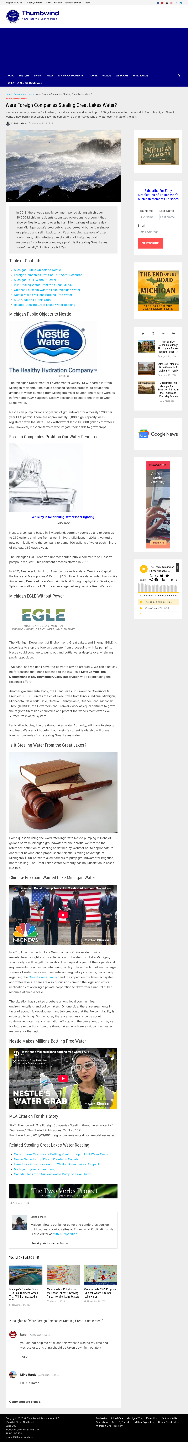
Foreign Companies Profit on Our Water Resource (48, 275)
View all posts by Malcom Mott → (49, 1243)
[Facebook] (158, 2)
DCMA (48, 2)
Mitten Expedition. (65, 1234)
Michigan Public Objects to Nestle (37, 270)
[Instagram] (176, 2)
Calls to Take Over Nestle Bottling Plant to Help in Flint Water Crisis (61, 1154)
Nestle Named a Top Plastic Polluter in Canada (46, 1159)
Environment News (24, 94)
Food (11, 75)
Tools (87, 2)
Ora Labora (102, 1422)
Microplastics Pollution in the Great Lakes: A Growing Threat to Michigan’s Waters (63, 1292)
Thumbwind (40, 13)
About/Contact (34, 2)
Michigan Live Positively (109, 1425)
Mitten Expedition (144, 1422)
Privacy (58, 2)
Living (38, 75)
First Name (145, 211)
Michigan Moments (71, 75)
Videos (106, 75)
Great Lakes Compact (44, 977)
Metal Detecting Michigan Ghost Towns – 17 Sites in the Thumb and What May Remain (168, 389)
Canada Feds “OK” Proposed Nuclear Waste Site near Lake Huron (100, 1292)
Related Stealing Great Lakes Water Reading (44, 305)
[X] (167, 2)
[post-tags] (173, 333)
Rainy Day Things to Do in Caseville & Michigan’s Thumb (168, 367)
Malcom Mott (20, 123)
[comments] (163, 333)
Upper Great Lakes (168, 1422)
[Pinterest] (172, 2)
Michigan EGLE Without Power (35, 280)
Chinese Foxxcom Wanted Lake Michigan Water (47, 290)
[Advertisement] (94, 49)
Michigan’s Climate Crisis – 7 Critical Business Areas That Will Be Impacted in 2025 (24, 1294)
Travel (93, 75)
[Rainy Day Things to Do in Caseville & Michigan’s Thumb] (146, 364)
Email (141, 225)
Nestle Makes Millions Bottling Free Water (43, 295)
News (50, 75)
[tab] (143, 333)
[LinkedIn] (180, 2)
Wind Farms (140, 75)
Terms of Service (73, 2)
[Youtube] (163, 2)
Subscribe (150, 243)
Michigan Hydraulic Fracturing (35, 1169)
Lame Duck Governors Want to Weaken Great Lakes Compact (57, 1164)
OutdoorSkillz (169, 1418)
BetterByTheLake (121, 1422)
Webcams (122, 75)
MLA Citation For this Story (33, 300)
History (24, 75)
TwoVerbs (101, 1418)
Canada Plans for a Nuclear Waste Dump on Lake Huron (52, 1174)
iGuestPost (152, 1418)
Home (9, 94)
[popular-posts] (143, 333)
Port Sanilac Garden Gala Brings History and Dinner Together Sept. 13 (168, 346)
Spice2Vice (116, 1418)
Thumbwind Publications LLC (43, 1418)
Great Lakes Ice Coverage (25, 82)
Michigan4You (134, 1418)
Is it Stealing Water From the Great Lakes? (43, 285)
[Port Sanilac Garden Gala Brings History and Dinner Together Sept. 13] (146, 342)
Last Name (166, 211)
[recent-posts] (153, 333)
